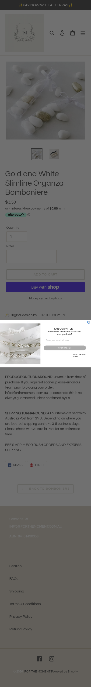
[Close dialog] (88, 322)
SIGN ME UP (65, 348)
